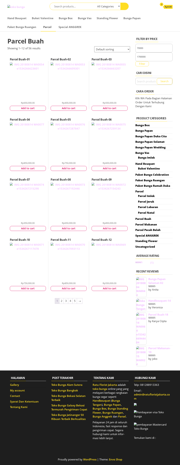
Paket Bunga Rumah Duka (152, 185)
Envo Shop (115, 459)
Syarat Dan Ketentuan (24, 401)
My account (17, 390)
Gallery (14, 385)
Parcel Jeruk (146, 201)
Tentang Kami (18, 407)
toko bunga (100, 389)
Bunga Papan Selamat (150, 141)
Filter (142, 63)
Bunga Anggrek (102, 416)
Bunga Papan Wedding (150, 147)
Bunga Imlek (146, 157)
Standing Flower (107, 18)
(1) (144, 263)
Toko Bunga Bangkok (64, 390)
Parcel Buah (143, 219)
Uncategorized (145, 246)
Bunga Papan (132, 18)
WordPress (90, 459)
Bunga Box (66, 18)
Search (164, 81)
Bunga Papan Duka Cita (151, 136)
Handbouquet (101, 400)
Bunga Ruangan (112, 412)
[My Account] (153, 7)
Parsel (122, 416)
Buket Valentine (42, 18)
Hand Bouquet (17, 18)
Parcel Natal (146, 212)
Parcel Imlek (146, 196)
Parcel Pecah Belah (147, 230)
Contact (15, 396)
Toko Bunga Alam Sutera (66, 385)
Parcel (47, 27)
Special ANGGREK (70, 27)
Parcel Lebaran (148, 207)
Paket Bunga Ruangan (21, 27)
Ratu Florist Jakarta (105, 385)
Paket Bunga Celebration (152, 174)
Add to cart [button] (28, 108)
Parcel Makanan (146, 224)
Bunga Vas (84, 18)
